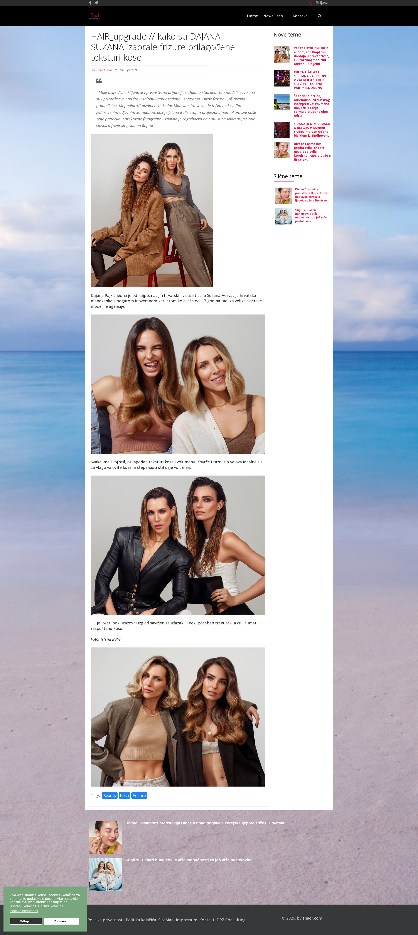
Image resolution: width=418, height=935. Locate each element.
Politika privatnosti (106, 919)
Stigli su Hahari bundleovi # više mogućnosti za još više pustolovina (189, 860)
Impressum (186, 919)
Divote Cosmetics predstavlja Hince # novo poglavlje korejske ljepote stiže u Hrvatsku (312, 151)
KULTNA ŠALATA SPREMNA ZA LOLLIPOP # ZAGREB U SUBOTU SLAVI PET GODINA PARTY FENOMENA (311, 80)
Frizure (139, 795)
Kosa (124, 795)
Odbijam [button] (26, 921)
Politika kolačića (141, 919)
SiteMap (166, 919)
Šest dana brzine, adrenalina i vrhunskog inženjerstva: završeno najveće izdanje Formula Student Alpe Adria (312, 106)
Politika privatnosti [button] (24, 911)
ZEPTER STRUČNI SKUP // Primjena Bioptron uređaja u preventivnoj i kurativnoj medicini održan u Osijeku (311, 56)
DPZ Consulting (231, 919)
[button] (318, 2)
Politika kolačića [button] (50, 906)
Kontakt (300, 15)
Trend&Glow (104, 70)
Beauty (109, 795)
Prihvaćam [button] (61, 921)
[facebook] (90, 2)
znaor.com (312, 918)
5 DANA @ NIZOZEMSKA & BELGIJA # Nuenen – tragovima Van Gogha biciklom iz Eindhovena (312, 130)
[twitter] (96, 2)
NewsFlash (273, 15)
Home (252, 15)
